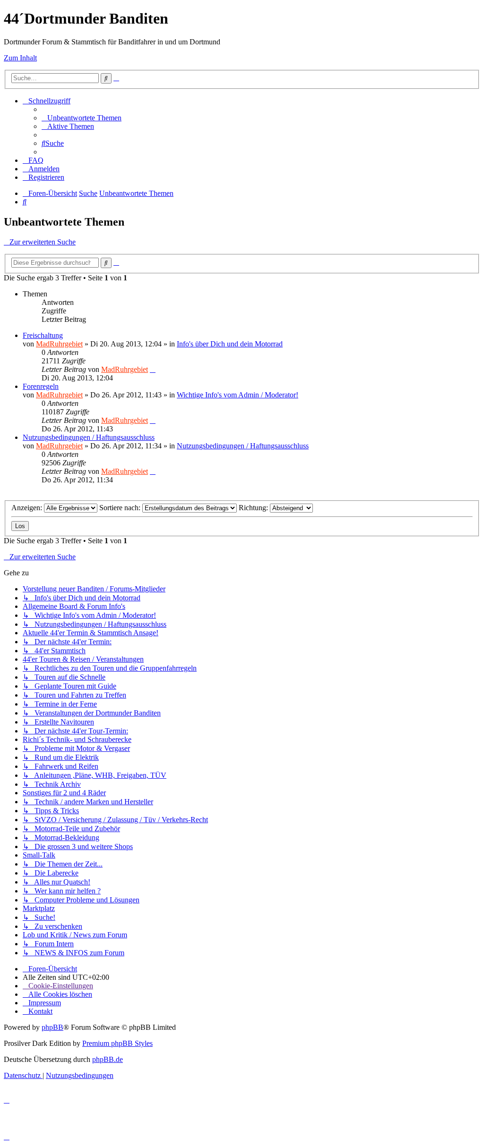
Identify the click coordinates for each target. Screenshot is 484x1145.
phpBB (52, 1027)
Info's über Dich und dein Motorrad (230, 344)
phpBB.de (107, 1059)
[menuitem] (81, 118)
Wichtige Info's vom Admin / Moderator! (237, 395)
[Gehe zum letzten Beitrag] (153, 369)
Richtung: (254, 508)
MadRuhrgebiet (59, 344)
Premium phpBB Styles (117, 1043)
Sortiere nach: (120, 508)
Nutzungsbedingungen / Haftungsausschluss (89, 437)
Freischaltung (43, 335)
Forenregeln (41, 386)
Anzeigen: (27, 508)
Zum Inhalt (20, 58)
